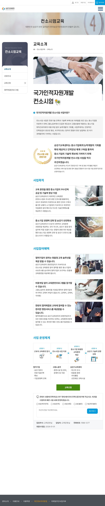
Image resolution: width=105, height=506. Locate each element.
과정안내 (7, 76)
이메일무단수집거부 (58, 501)
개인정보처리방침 (40, 501)
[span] (68, 387)
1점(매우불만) (92, 404)
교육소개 (7, 69)
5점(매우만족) (44, 404)
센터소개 (5, 501)
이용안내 (16, 501)
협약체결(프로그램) (11, 90)
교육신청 (8, 84)
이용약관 (26, 501)
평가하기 (92, 411)
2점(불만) (79, 404)
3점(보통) (67, 404)
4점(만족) (56, 404)
